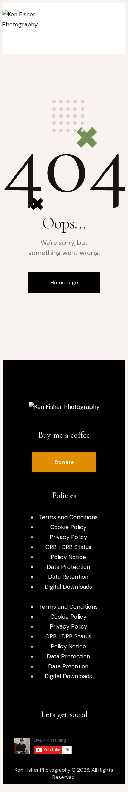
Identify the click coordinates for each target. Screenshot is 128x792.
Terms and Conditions (68, 517)
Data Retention (68, 577)
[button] (64, 462)
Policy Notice (68, 557)
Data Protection (68, 567)
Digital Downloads (68, 586)
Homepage (64, 282)
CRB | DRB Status (68, 547)
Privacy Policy (68, 537)
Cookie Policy (68, 527)
